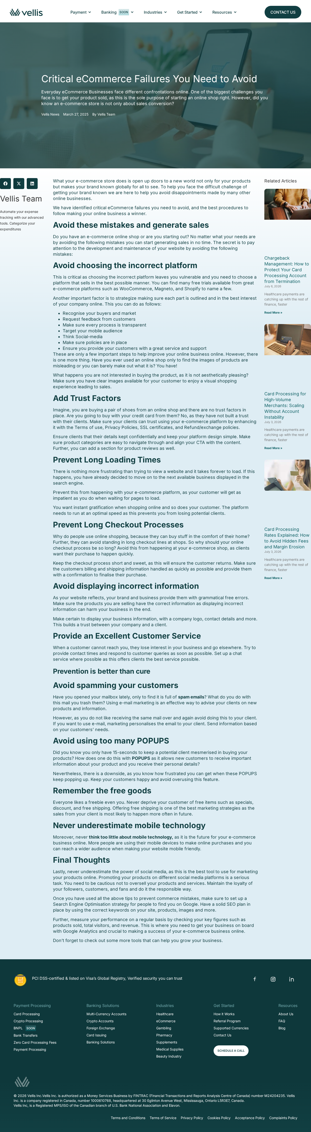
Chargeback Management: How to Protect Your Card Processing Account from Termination (286, 269)
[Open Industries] (165, 12)
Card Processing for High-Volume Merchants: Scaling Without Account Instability (285, 405)
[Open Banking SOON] (132, 12)
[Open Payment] (90, 12)
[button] (5, 183)
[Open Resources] (235, 12)
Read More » (273, 312)
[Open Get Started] (201, 12)
